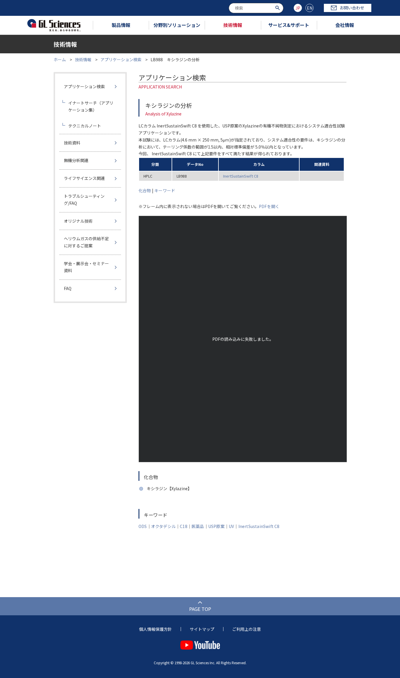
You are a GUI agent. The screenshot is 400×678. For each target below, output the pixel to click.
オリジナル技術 (78, 221)
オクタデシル (163, 526)
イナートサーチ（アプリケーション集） (90, 106)
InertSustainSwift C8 (240, 176)
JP (297, 8)
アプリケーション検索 (120, 59)
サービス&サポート (288, 24)
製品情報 (121, 24)
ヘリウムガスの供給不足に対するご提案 (86, 242)
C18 (183, 526)
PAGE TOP (200, 608)
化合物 (145, 190)
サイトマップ (202, 629)
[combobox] (256, 8)
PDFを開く (269, 206)
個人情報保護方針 (155, 629)
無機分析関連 (76, 160)
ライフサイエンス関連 (84, 178)
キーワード (164, 190)
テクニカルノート (84, 126)
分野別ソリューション (176, 24)
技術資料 (72, 143)
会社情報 (344, 24)
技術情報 (232, 24)
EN (309, 8)
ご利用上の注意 (246, 629)
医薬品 (198, 526)
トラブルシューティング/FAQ (84, 199)
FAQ (67, 288)
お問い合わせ (352, 8)
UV (231, 526)
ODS (143, 526)
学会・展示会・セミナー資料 (86, 266)
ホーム (60, 59)
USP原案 (216, 526)
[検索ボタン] (278, 7)
